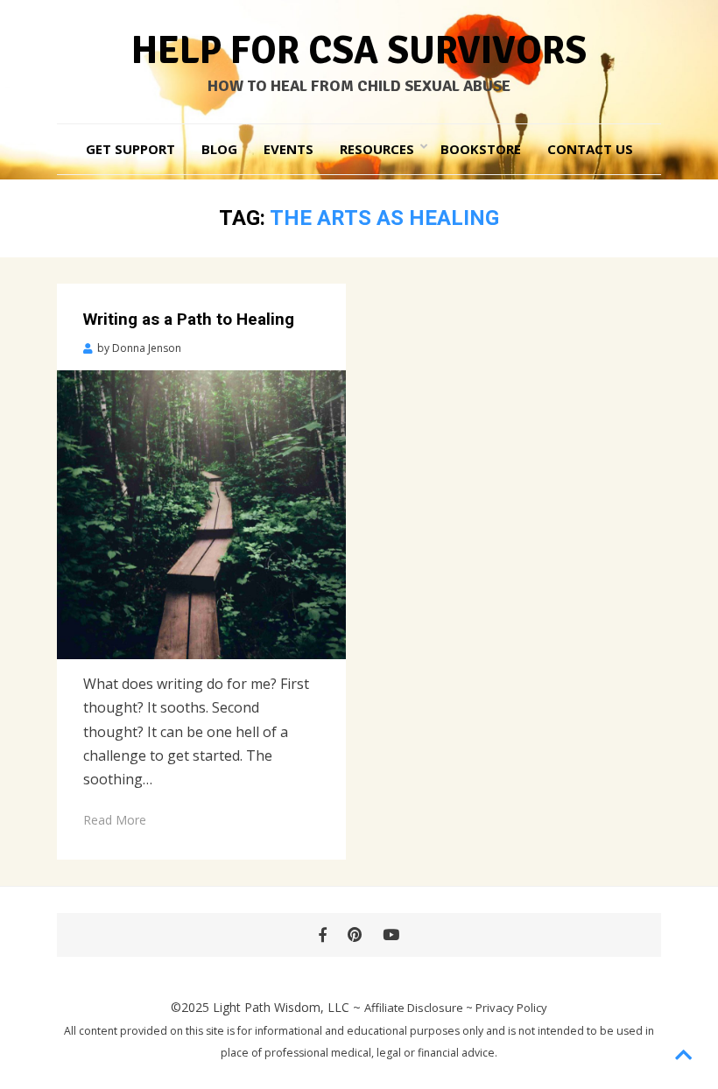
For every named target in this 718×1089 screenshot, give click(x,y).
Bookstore (480, 149)
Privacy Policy (511, 1007)
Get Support (130, 149)
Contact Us (590, 149)
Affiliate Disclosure (413, 1007)
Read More (114, 819)
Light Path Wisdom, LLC (281, 1007)
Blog (219, 149)
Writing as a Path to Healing (188, 319)
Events (288, 149)
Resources (377, 149)
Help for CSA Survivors (359, 50)
